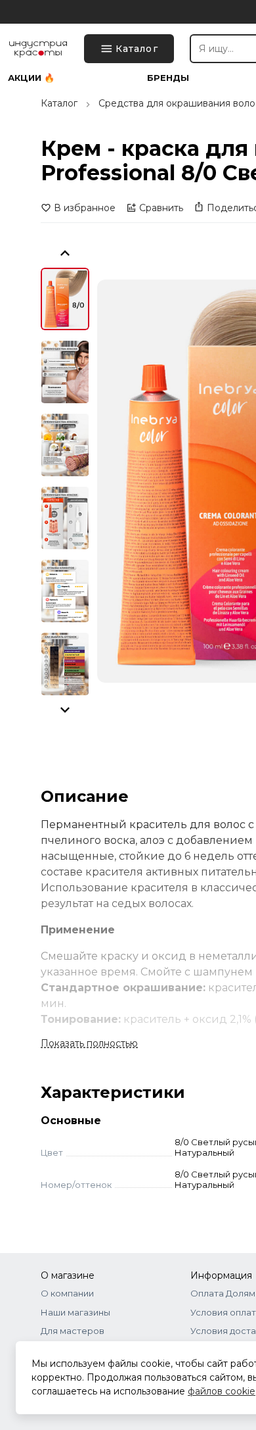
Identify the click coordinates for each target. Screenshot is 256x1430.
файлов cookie (221, 1391)
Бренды (168, 78)
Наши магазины (75, 1312)
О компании (67, 1293)
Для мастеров (72, 1330)
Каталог (59, 103)
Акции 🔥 (31, 78)
